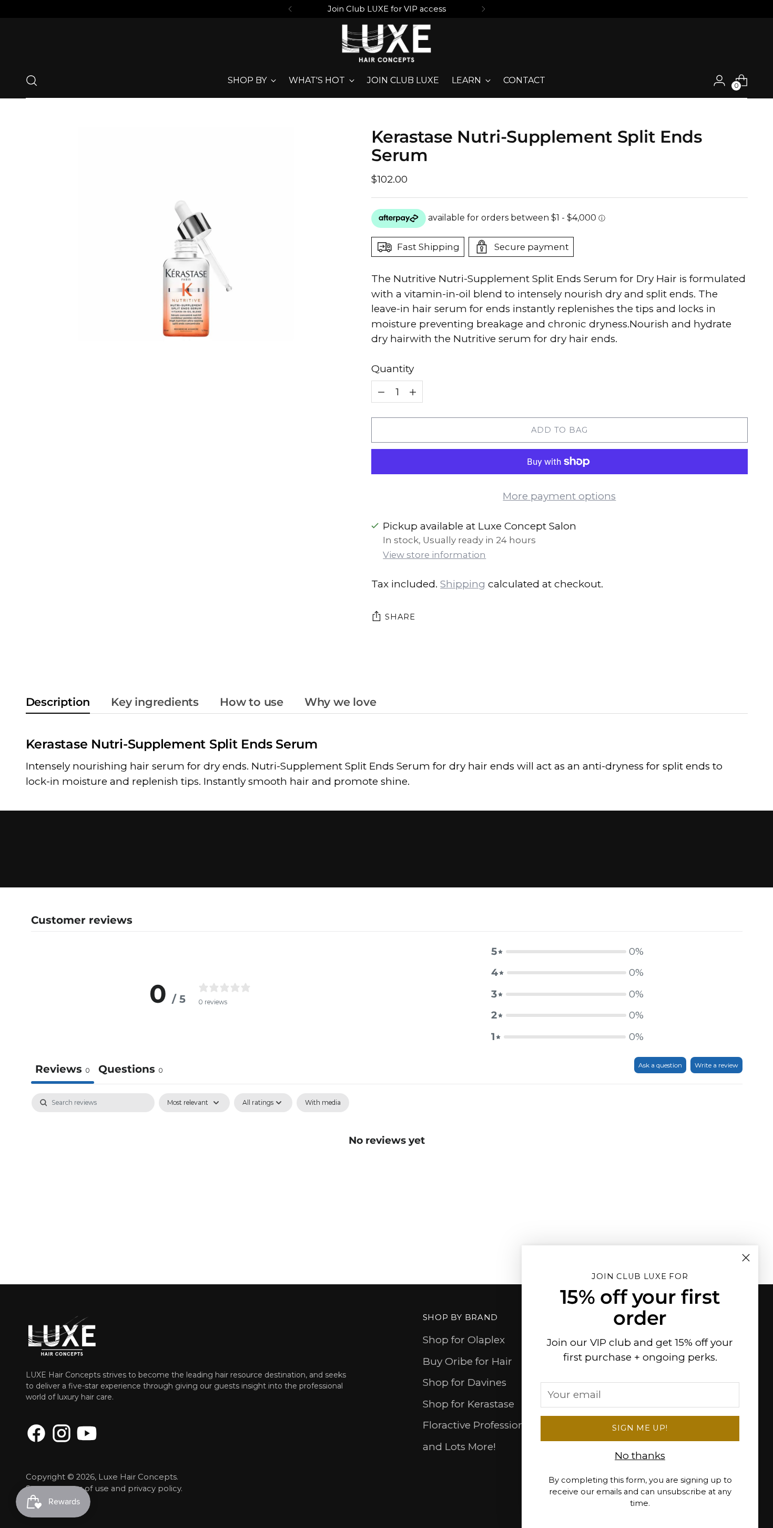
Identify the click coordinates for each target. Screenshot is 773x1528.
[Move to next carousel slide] (739, 851)
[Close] (746, 1258)
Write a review (716, 1065)
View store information (434, 555)
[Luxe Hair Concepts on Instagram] (61, 1436)
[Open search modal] (31, 80)
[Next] (483, 9)
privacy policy (154, 1488)
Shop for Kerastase (468, 1404)
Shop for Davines (464, 1382)
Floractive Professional (478, 1425)
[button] (567, 952)
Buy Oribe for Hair (467, 1361)
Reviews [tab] (62, 1069)
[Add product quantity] (412, 391)
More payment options (559, 496)
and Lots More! (459, 1447)
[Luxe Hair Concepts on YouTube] (86, 1436)
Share (400, 617)
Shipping (462, 584)
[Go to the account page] (719, 80)
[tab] (130, 1070)
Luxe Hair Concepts (137, 1477)
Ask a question (660, 1065)
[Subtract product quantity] (381, 391)
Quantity (392, 369)
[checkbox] (323, 1102)
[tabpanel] (387, 1175)
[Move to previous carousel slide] (715, 852)
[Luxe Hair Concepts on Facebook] (36, 1436)
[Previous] (290, 9)
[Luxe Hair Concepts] (386, 43)
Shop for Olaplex (464, 1340)
